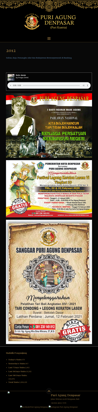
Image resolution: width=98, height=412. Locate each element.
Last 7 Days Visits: (16, 367)
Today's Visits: (15, 359)
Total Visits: (13, 382)
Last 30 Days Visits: (17, 371)
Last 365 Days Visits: (17, 375)
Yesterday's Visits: (16, 363)
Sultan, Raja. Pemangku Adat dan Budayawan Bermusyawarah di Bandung (39, 58)
